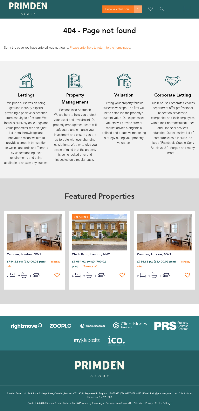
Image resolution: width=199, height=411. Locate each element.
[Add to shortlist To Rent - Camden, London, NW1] (58, 275)
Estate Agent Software (103, 403)
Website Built (70, 403)
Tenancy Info (91, 266)
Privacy (149, 403)
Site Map (138, 403)
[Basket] (150, 9)
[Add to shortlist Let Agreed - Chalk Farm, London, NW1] (123, 275)
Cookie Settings (163, 403)
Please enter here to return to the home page (100, 47)
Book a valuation (117, 9)
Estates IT (126, 403)
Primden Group (53, 403)
